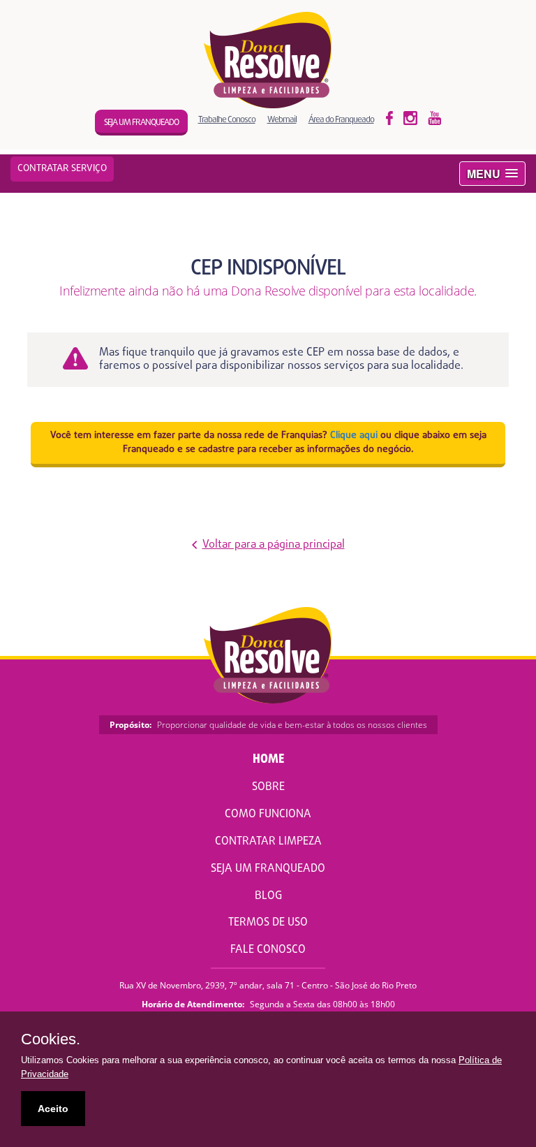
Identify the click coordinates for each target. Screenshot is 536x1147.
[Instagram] (435, 117)
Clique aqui (354, 435)
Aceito (53, 1108)
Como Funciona (268, 814)
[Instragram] (410, 117)
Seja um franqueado (141, 122)
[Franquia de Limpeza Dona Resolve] (268, 60)
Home (268, 759)
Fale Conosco (268, 950)
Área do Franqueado (341, 119)
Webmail (282, 119)
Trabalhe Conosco (226, 119)
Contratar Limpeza (268, 841)
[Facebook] (389, 117)
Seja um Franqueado (268, 869)
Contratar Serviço (62, 168)
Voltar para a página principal (273, 545)
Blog (268, 896)
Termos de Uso (268, 922)
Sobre (268, 787)
